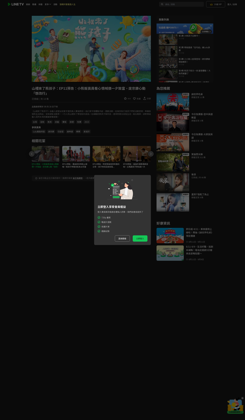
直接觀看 (122, 238)
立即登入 (140, 238)
